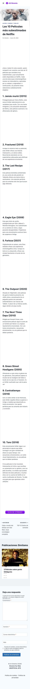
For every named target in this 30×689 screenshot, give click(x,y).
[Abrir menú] (3, 3)
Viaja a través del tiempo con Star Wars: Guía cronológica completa (7, 528)
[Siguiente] (25, 564)
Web (4, 642)
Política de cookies (11, 675)
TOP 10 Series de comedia (22, 525)
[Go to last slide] (4, 564)
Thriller (15, 23)
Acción (5, 23)
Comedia (10, 23)
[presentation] (15, 557)
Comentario (7, 600)
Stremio (7, 38)
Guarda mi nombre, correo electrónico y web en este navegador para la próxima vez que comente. (15, 648)
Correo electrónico (9, 634)
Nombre (6, 627)
